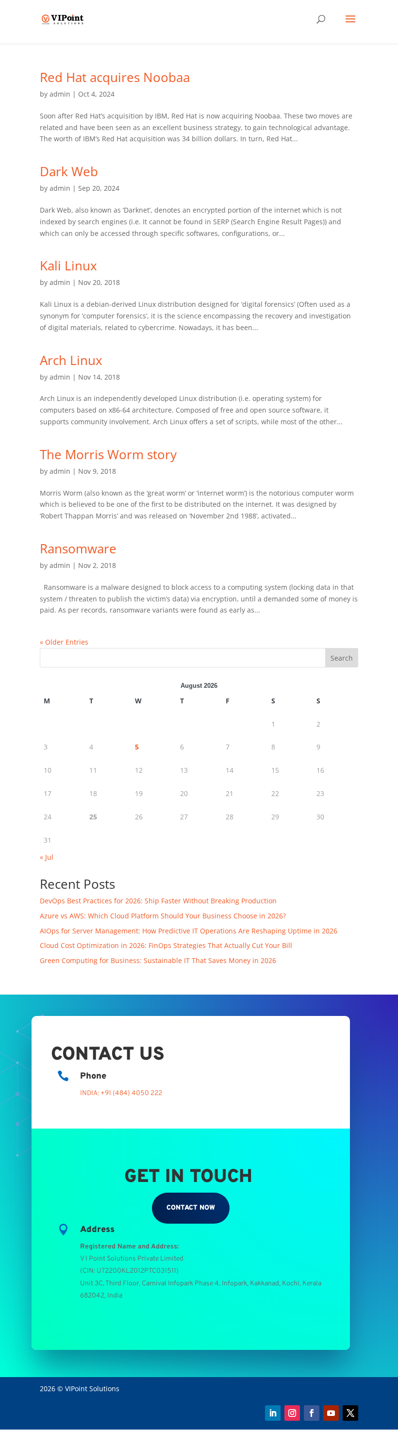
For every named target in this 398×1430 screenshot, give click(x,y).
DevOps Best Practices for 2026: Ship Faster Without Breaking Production (158, 900)
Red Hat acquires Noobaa (115, 77)
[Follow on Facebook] (311, 1413)
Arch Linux (71, 360)
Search (342, 658)
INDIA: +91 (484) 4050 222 (121, 1093)
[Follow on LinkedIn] (273, 1413)
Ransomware (78, 548)
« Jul (46, 857)
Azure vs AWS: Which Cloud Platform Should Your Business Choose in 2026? (163, 915)
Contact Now (190, 1208)
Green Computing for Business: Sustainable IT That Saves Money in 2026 (158, 960)
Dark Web (69, 171)
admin (60, 94)
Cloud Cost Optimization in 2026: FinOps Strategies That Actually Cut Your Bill (166, 945)
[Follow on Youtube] (331, 1413)
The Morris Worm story (108, 454)
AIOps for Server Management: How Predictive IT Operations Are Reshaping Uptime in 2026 (188, 930)
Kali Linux (68, 265)
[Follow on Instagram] (292, 1413)
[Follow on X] (350, 1413)
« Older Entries (64, 642)
